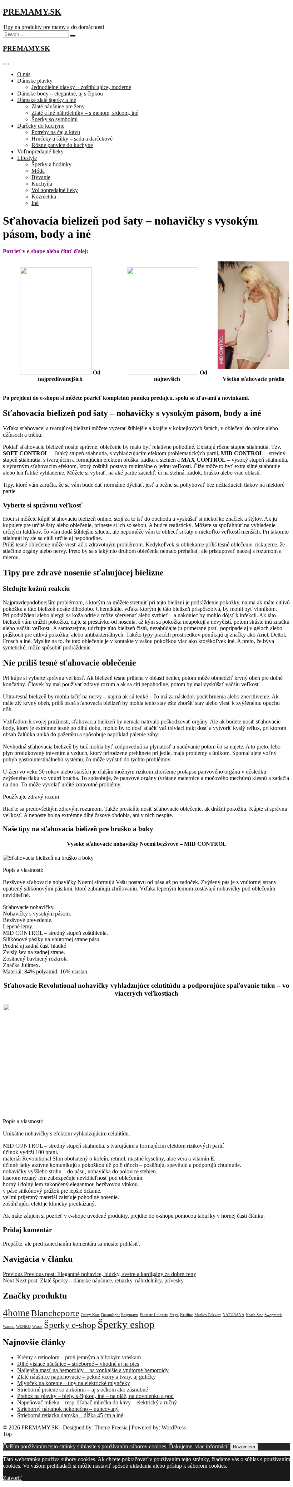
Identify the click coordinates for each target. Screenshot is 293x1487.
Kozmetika (43, 196)
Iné (35, 203)
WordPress (174, 1427)
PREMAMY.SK (32, 11)
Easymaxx (129, 1315)
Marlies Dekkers (207, 1315)
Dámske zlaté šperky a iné (46, 100)
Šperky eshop (126, 1324)
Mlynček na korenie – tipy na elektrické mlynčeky (73, 1383)
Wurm (37, 1327)
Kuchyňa (41, 184)
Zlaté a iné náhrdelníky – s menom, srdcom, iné (84, 113)
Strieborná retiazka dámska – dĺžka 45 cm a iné (70, 1415)
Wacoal (9, 1327)
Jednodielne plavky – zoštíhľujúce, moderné (81, 87)
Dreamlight (110, 1315)
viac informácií (212, 1446)
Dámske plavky (35, 81)
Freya (174, 1315)
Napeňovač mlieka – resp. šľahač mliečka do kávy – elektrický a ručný (97, 1402)
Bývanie (40, 177)
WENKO (23, 1327)
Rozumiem (244, 1446)
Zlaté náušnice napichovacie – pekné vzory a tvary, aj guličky (86, 1377)
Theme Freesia (111, 1427)
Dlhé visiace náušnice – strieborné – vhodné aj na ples (78, 1364)
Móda (38, 171)
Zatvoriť (12, 1478)
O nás (23, 74)
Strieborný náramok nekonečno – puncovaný (68, 1409)
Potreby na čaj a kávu (55, 132)
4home (16, 1312)
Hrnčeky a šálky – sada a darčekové (72, 139)
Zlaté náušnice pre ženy (58, 106)
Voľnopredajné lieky (40, 151)
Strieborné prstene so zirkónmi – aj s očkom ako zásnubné (82, 1390)
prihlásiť (129, 1244)
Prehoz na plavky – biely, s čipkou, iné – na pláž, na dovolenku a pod (95, 1396)
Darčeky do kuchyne (40, 126)
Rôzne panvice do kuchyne (62, 145)
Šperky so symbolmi (54, 119)
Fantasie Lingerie (154, 1315)
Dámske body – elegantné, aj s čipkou (60, 93)
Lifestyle (27, 158)
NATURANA (233, 1315)
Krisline (186, 1315)
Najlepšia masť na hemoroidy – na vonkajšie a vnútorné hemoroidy (93, 1370)
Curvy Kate (90, 1315)
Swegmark (273, 1315)
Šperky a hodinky (51, 164)
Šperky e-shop (70, 1325)
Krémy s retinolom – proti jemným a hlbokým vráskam (79, 1357)
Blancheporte (55, 1313)
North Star (254, 1315)
